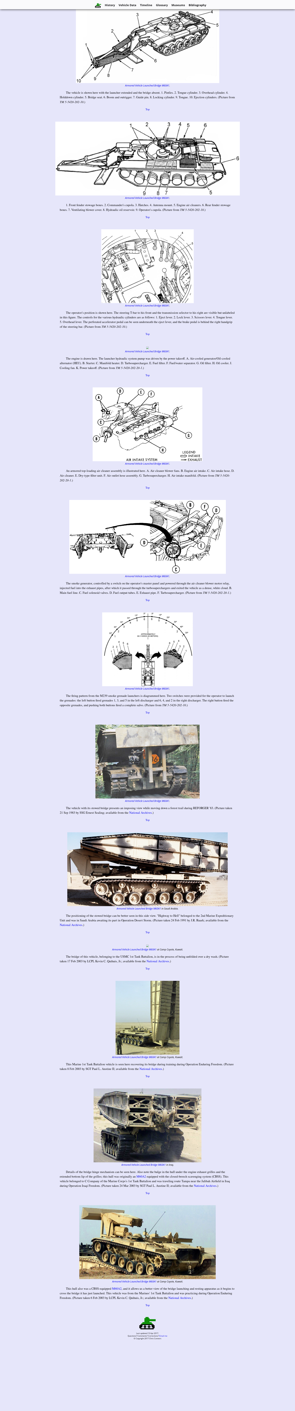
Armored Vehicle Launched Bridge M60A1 (147, 85)
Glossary (162, 5)
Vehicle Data (127, 5)
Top (148, 109)
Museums (178, 5)
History (110, 5)
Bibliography (197, 5)
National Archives (140, 812)
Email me (163, 1336)
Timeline (146, 5)
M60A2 (141, 1176)
